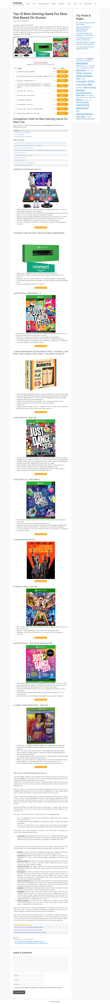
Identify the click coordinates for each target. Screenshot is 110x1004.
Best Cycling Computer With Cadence (23, 136)
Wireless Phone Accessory (85, 119)
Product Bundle (89, 95)
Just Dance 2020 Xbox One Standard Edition (24, 162)
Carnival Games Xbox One (20, 160)
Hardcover (88, 73)
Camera (83, 68)
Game (92, 70)
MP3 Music (79, 87)
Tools (33, 3)
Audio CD (89, 60)
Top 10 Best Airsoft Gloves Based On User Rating (28, 930)
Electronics (81, 70)
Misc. (90, 84)
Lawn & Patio (87, 3)
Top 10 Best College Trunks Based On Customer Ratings (30, 932)
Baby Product (80, 66)
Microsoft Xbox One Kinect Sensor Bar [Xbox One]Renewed (28, 145)
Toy (80, 3)
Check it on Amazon (62, 71)
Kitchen (91, 81)
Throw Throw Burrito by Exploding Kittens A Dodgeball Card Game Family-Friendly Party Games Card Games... (40, 150)
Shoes (77, 97)
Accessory (79, 58)
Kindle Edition (81, 81)
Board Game (78, 67)
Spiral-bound (92, 97)
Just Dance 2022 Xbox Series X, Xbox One (23, 155)
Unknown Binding (84, 114)
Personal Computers (84, 93)
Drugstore (61, 3)
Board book (92, 66)
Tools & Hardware (82, 102)
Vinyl (87, 116)
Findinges (17, 3)
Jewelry (83, 78)
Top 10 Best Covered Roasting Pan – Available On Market (29, 941)
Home (27, 3)
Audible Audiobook (81, 60)
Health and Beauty (84, 76)
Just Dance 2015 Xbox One (20, 152)
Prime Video (80, 95)
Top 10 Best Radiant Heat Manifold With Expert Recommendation (83, 29)
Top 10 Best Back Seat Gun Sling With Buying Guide (28, 927)
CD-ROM (89, 67)
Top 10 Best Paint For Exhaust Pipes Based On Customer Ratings (31, 943)
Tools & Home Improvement (82, 106)
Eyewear (88, 70)
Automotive (82, 63)
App (85, 58)
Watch (89, 116)
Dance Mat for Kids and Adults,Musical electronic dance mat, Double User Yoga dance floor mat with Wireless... (40, 143)
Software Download (84, 97)
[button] (95, 3)
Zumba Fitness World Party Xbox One (23, 165)
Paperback (80, 90)
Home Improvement (43, 3)
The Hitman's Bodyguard (20, 157)
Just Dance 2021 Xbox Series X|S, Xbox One (24, 147)
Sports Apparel (86, 100)
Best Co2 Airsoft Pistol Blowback (22, 132)
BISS (75, 3)
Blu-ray (87, 66)
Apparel (90, 58)
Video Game (80, 116)
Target (90, 100)
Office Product (89, 87)
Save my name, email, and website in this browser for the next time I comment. (38, 987)
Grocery (54, 3)
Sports (69, 3)
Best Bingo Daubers (19, 134)
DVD (92, 68)
